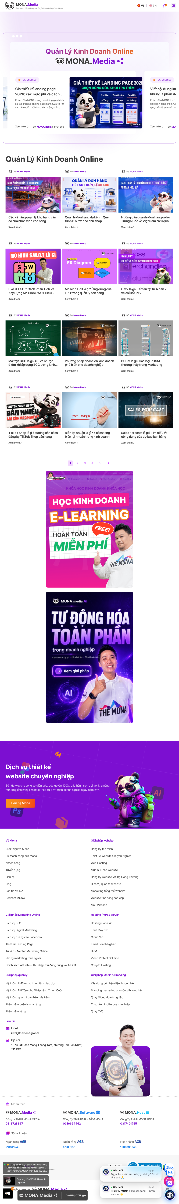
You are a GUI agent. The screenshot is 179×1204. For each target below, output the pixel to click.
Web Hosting (99, 863)
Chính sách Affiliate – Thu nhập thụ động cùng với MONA (41, 965)
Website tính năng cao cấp (107, 898)
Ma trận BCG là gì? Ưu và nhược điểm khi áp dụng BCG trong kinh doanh (31, 363)
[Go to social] (168, 1189)
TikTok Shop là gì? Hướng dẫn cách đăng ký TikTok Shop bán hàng (33, 434)
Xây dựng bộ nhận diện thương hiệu (113, 983)
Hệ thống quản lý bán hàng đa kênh (28, 997)
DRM (94, 951)
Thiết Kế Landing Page (19, 944)
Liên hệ (10, 877)
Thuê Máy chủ (99, 930)
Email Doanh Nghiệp (103, 944)
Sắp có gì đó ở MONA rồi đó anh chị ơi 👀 (31, 1181)
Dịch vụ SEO (13, 923)
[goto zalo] (169, 1168)
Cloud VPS (97, 937)
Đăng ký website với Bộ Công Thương (114, 877)
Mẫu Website (99, 905)
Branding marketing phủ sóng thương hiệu (117, 990)
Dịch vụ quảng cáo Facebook (24, 937)
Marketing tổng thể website (108, 891)
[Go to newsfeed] (9, 1181)
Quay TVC (97, 1011)
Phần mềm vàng (16, 1011)
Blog (8, 884)
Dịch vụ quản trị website (106, 884)
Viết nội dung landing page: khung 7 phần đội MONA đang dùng (39, 92)
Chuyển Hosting (101, 965)
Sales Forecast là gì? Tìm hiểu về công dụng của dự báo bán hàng (144, 434)
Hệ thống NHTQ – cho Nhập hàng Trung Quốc (34, 990)
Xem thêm (21, 126)
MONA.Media (23, 171)
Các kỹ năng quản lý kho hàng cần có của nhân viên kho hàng (32, 219)
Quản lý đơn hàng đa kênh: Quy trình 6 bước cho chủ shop (87, 219)
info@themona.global (25, 1033)
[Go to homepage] (34, 5)
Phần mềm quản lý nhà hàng (23, 1004)
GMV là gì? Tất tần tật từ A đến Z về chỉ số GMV (144, 291)
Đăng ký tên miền (102, 849)
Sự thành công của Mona (21, 856)
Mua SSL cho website (104, 870)
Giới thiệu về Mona (17, 849)
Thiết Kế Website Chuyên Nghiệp (111, 856)
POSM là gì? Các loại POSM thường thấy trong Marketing (141, 363)
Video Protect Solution (105, 958)
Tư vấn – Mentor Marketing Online (27, 951)
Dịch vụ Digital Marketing (21, 930)
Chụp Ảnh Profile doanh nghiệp (110, 1004)
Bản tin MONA (14, 891)
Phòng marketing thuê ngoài (23, 958)
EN (154, 5)
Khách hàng (13, 863)
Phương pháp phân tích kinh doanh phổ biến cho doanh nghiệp (89, 363)
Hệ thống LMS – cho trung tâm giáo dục (31, 983)
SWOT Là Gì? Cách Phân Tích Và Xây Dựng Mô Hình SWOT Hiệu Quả (31, 291)
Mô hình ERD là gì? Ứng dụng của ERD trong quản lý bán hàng (88, 291)
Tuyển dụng (13, 870)
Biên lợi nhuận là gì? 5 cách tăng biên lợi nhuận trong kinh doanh (87, 434)
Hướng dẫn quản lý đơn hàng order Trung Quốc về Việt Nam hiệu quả (145, 219)
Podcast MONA (15, 898)
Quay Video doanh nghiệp (107, 997)
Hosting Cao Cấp (102, 923)
